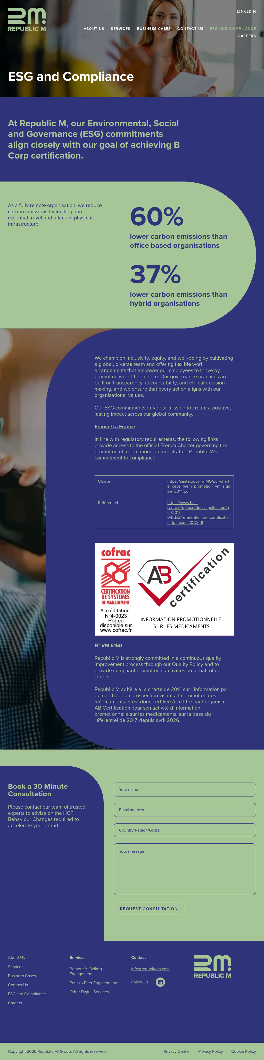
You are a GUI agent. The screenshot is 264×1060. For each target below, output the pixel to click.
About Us (94, 28)
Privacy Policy (210, 1051)
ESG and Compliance (233, 28)
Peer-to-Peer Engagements (94, 982)
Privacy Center (177, 1051)
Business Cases (154, 28)
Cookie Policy (243, 1051)
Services (120, 28)
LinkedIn (246, 11)
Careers (247, 35)
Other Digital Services (89, 991)
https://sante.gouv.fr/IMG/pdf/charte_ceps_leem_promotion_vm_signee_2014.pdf (198, 486)
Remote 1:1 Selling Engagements (86, 971)
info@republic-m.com (150, 969)
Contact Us (190, 28)
